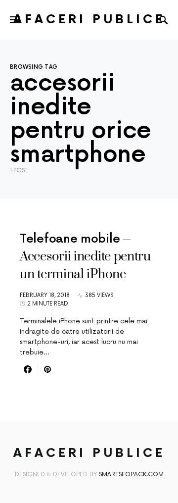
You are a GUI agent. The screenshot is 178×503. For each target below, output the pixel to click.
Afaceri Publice (89, 19)
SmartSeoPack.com (131, 474)
